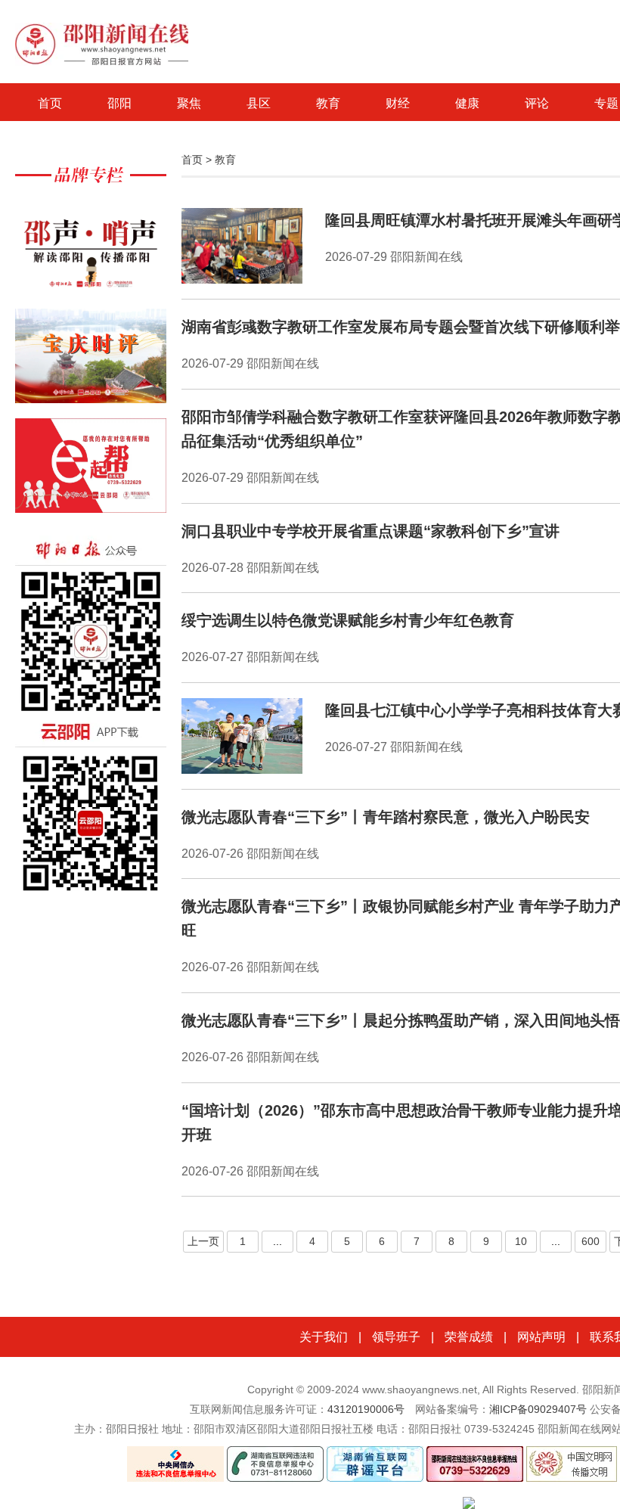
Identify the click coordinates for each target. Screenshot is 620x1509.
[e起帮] (90, 473)
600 (590, 1241)
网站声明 (541, 1336)
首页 (50, 103)
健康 (467, 103)
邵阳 (119, 103)
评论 (537, 103)
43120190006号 (366, 1409)
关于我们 (323, 1336)
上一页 (203, 1241)
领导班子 (396, 1336)
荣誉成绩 (469, 1336)
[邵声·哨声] (90, 254)
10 (521, 1241)
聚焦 (189, 103)
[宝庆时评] (90, 363)
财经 (398, 103)
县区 (258, 103)
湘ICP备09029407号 (538, 1409)
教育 (328, 103)
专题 (606, 103)
